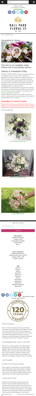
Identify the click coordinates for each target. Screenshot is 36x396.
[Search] (27, 2)
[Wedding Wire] (22, 12)
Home (2, 34)
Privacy (18, 278)
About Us (18, 267)
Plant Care (18, 276)
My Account (18, 286)
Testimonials (18, 283)
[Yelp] (26, 12)
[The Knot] (18, 12)
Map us (18, 244)
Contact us (18, 269)
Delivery (18, 271)
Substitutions (18, 281)
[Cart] (2, 2)
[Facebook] (9, 12)
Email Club (18, 273)
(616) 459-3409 (18, 9)
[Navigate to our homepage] (18, 24)
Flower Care (18, 274)
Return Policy (18, 279)
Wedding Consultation (18, 284)
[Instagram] (14, 12)
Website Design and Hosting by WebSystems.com (26, 394)
